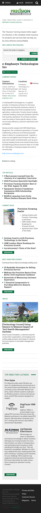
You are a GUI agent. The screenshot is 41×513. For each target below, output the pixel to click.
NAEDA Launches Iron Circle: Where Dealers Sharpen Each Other (20, 197)
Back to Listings (9, 161)
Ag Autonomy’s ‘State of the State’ (20, 248)
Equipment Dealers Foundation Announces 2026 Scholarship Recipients (18, 191)
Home (4, 20)
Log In (20, 3)
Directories (11, 20)
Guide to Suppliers (23, 20)
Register (29, 3)
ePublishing (15, 507)
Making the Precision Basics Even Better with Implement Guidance (20, 273)
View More (8, 252)
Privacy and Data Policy (28, 491)
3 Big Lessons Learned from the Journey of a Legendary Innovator (20, 177)
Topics (7, 3)
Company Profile (10, 72)
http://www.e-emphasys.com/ (13, 153)
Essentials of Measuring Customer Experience (20, 278)
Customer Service (28, 497)
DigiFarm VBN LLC (27, 405)
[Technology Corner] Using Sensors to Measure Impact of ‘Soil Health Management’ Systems (17, 328)
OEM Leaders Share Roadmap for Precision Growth (19, 244)
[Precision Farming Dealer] (8, 217)
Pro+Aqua (10, 380)
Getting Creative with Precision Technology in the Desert (19, 239)
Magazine (25, 500)
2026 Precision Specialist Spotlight (20, 181)
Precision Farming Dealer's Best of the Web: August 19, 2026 (20, 185)
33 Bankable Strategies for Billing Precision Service (19, 268)
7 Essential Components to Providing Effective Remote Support (17, 284)
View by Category (28, 59)
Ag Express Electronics (26, 430)
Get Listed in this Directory (13, 45)
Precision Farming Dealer (27, 210)
